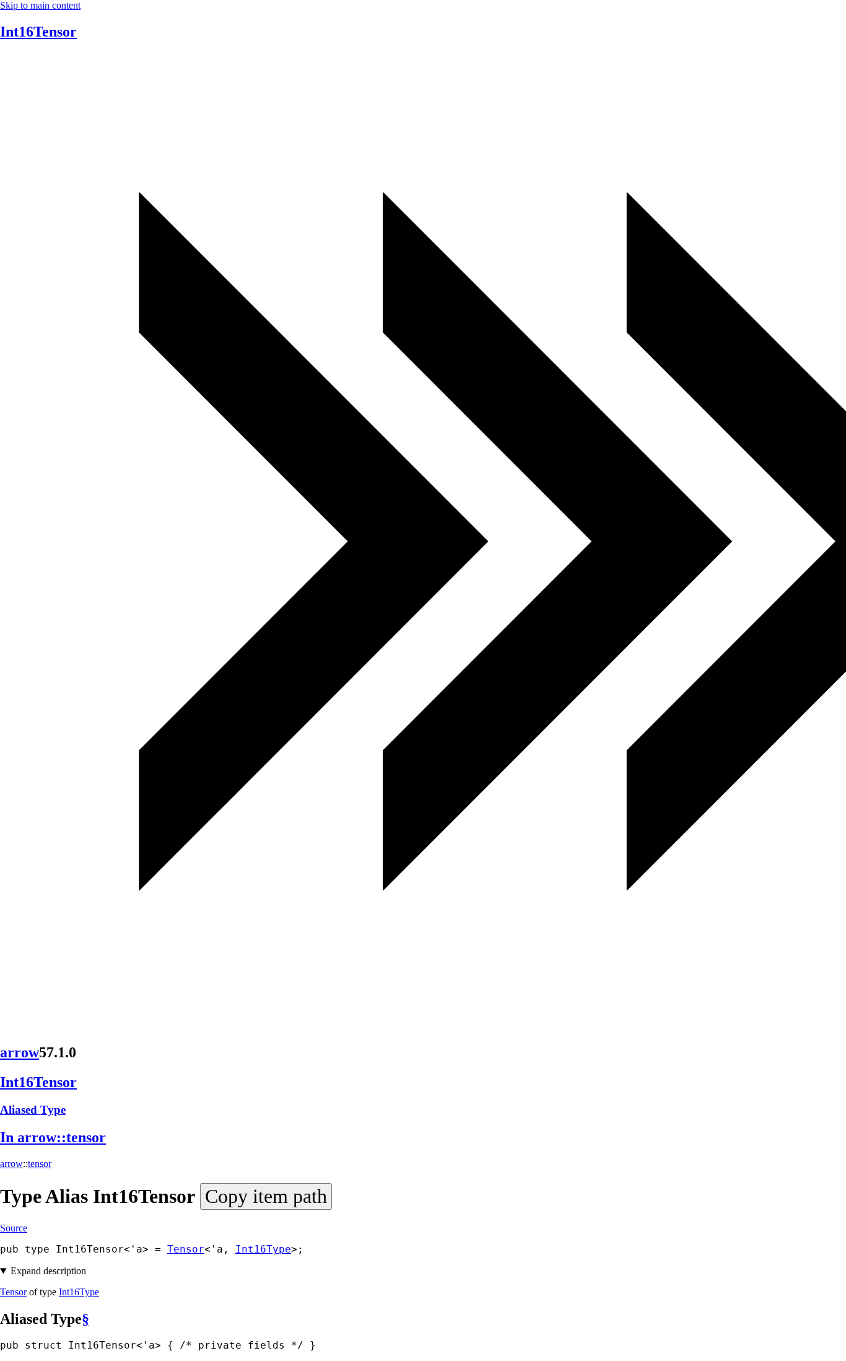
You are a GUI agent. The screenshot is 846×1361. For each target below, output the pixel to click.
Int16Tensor (38, 32)
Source (13, 1228)
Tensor (185, 1249)
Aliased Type (33, 1109)
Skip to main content (40, 5)
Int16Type (263, 1249)
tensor (39, 1163)
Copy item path (266, 1196)
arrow (19, 1052)
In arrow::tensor (53, 1137)
